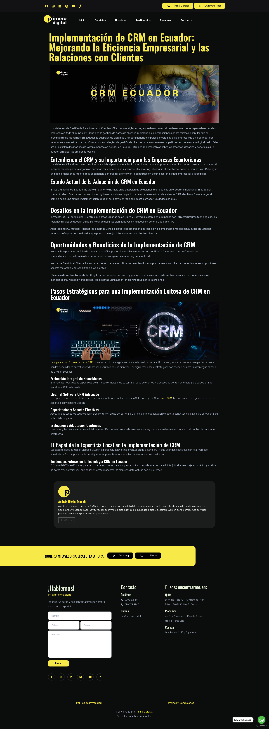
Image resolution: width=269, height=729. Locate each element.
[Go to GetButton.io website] (262, 726)
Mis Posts (66, 520)
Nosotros (120, 20)
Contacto (186, 20)
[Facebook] (46, 6)
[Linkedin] (60, 6)
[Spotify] (67, 6)
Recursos (165, 20)
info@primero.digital (60, 594)
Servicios (100, 20)
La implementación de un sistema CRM (71, 362)
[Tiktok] (80, 6)
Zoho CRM (166, 398)
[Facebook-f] (51, 676)
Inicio (82, 20)
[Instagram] (53, 6)
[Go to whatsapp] (261, 720)
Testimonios (143, 20)
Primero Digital (144, 711)
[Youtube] (73, 6)
